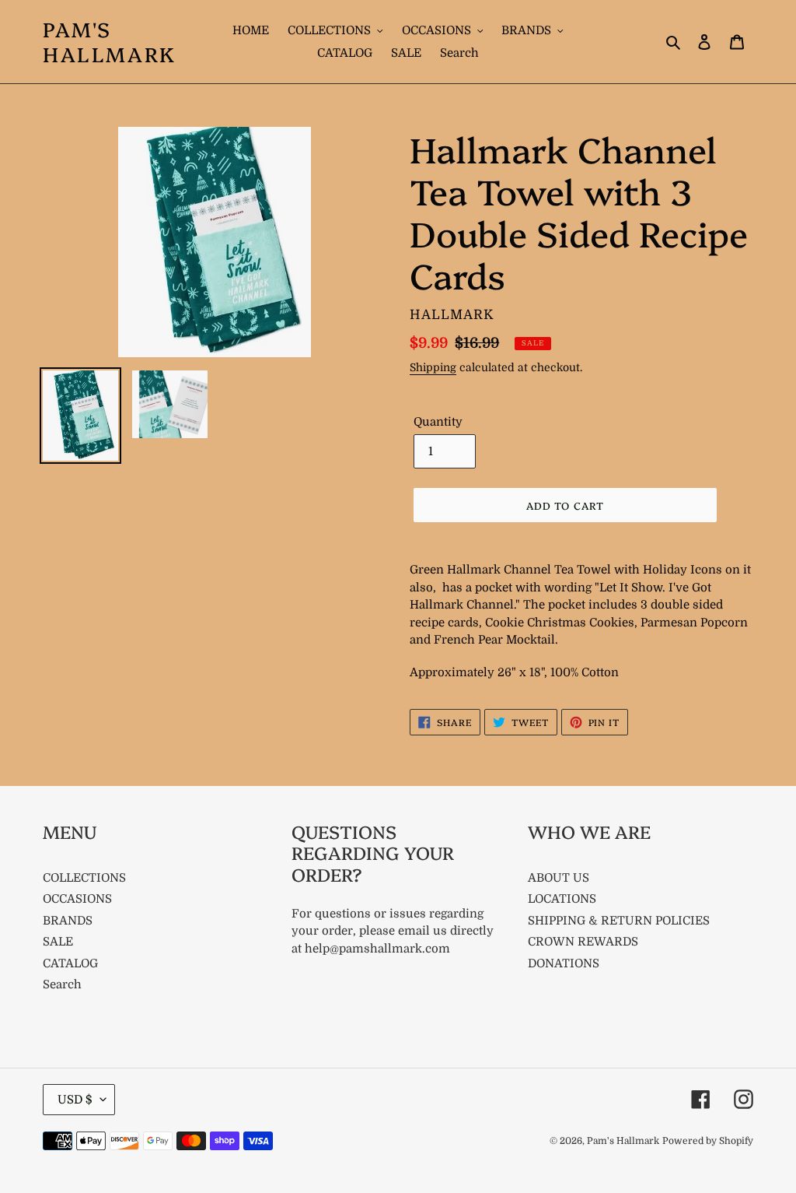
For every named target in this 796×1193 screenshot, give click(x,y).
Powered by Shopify (707, 1140)
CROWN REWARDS (583, 942)
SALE (58, 942)
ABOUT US (558, 878)
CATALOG (70, 963)
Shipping (433, 367)
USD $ (75, 1100)
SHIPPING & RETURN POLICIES (619, 921)
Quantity (438, 422)
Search (62, 984)
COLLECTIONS (84, 878)
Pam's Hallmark (109, 41)
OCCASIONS (77, 899)
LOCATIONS (562, 899)
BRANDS (68, 921)
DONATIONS (563, 963)
